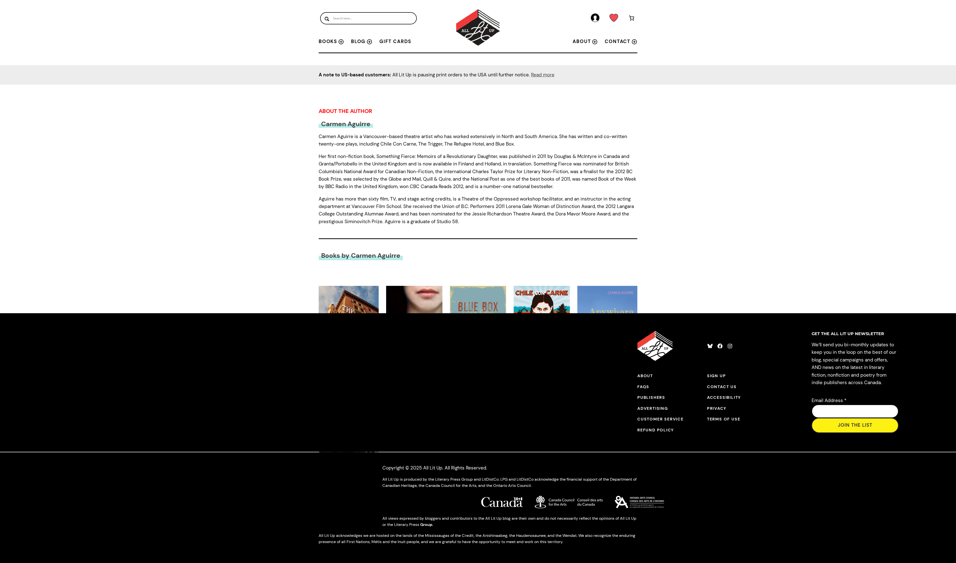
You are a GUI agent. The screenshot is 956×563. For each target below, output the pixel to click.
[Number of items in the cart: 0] (631, 19)
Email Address (829, 400)
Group (426, 524)
